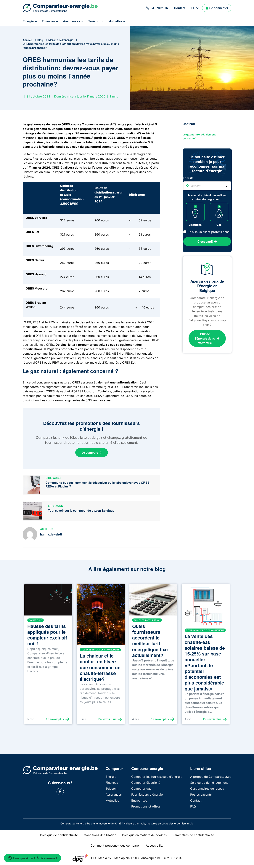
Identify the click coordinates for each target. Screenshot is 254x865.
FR (193, 8)
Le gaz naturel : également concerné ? (199, 136)
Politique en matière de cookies (144, 835)
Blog (40, 39)
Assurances (71, 21)
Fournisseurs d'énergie (147, 794)
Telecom (112, 788)
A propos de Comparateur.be (210, 776)
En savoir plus (55, 719)
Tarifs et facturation (147, 620)
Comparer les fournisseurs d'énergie (156, 776)
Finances (48, 21)
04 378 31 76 (159, 8)
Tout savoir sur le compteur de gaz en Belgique (81, 510)
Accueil (27, 39)
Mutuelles (115, 21)
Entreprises (139, 800)
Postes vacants (201, 794)
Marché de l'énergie (60, 39)
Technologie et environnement (100, 650)
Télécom (94, 21)
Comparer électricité (145, 782)
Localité (188, 178)
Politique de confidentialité (59, 835)
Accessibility (154, 845)
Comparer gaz (141, 788)
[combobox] (207, 185)
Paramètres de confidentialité (193, 835)
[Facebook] (60, 791)
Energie (28, 21)
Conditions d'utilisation (100, 835)
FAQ (193, 806)
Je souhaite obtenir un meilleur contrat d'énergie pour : (207, 197)
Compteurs (35, 620)
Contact (179, 8)
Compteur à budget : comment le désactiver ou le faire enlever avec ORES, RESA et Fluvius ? (98, 484)
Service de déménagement (209, 782)
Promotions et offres (145, 806)
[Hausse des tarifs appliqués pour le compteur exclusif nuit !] (48, 601)
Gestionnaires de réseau (207, 788)
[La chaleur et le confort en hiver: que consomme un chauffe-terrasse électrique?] (101, 616)
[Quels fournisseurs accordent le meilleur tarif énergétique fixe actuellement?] (153, 601)
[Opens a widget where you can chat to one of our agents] (32, 858)
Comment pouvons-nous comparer (115, 845)
